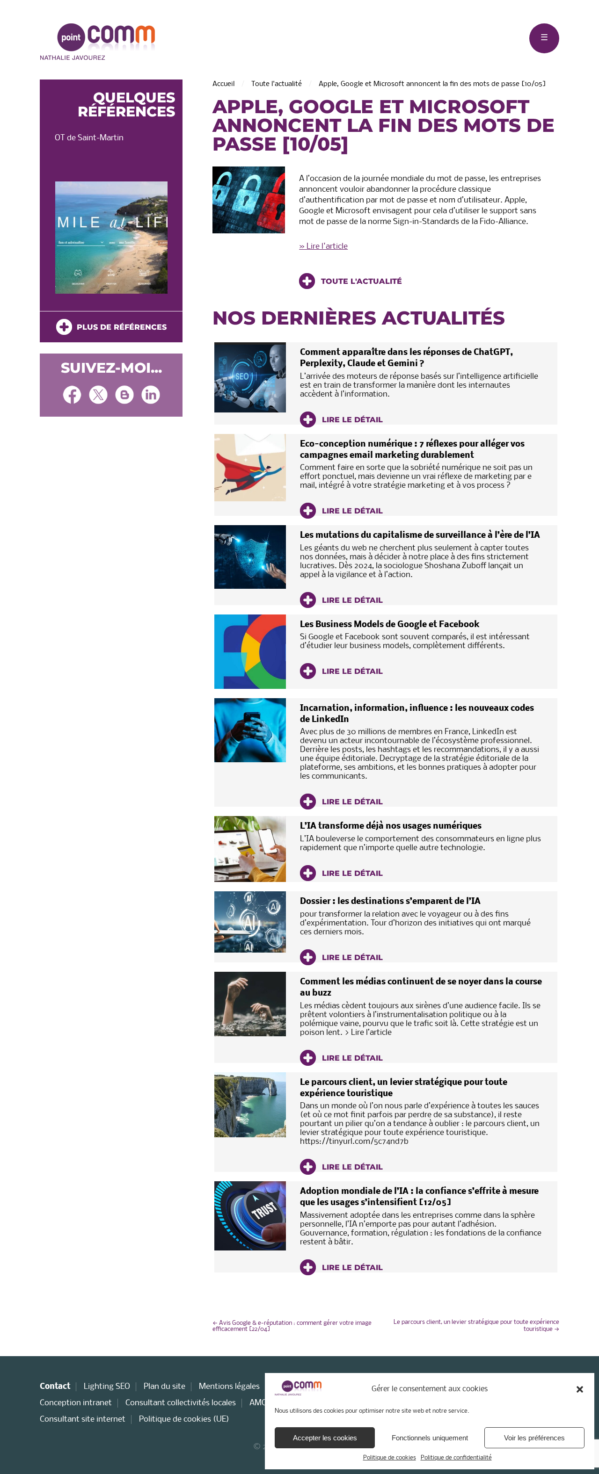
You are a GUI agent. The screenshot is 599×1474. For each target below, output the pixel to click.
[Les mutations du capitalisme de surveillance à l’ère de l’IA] (250, 556)
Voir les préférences (534, 1438)
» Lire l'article (323, 246)
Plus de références (119, 327)
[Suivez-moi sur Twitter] (98, 396)
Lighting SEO (107, 1386)
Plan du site (164, 1386)
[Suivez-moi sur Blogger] (124, 396)
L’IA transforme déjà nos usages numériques (391, 826)
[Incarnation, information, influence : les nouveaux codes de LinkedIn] (250, 730)
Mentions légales (229, 1386)
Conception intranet (76, 1403)
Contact (55, 1386)
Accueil (223, 84)
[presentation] (54, 239)
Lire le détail (351, 419)
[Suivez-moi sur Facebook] (72, 396)
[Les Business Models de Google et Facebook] (250, 651)
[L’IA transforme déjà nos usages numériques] (250, 849)
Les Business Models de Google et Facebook (390, 625)
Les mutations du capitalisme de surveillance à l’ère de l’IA (420, 535)
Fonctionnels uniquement (430, 1438)
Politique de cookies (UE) (184, 1419)
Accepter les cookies (325, 1438)
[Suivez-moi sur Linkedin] (151, 396)
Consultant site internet (82, 1419)
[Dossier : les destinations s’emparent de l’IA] (250, 922)
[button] (579, 1389)
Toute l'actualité (276, 84)
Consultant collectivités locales (180, 1403)
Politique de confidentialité (456, 1458)
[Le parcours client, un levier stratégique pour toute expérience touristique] (250, 1104)
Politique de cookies (389, 1458)
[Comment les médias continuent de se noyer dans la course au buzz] (250, 1004)
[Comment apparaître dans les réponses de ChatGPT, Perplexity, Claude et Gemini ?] (250, 377)
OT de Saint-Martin (89, 138)
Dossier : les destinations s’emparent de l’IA (390, 901)
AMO (258, 1403)
